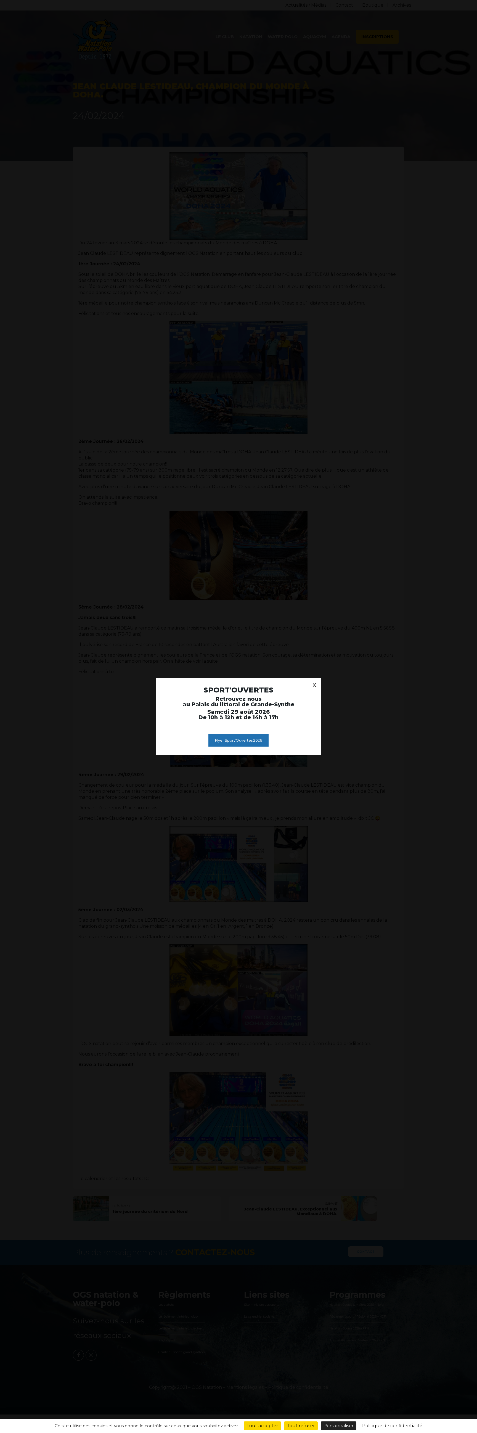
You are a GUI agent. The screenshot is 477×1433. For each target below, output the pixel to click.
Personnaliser (339, 1425)
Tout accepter (262, 1425)
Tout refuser (301, 1425)
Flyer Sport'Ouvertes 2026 (238, 740)
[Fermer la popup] (314, 685)
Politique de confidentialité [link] (392, 1425)
